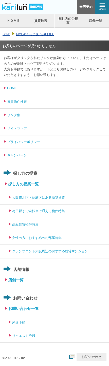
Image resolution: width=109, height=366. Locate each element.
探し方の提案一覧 (23, 184)
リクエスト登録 (23, 336)
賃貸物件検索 (17, 102)
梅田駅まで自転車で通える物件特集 (38, 211)
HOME (12, 88)
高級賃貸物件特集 (25, 224)
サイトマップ (17, 128)
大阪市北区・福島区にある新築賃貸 (38, 197)
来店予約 (86, 7)
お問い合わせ (91, 357)
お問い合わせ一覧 (23, 308)
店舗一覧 (16, 280)
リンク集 (13, 115)
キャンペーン (17, 155)
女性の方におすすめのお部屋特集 (37, 238)
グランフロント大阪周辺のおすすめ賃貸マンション (50, 251)
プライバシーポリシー (23, 142)
